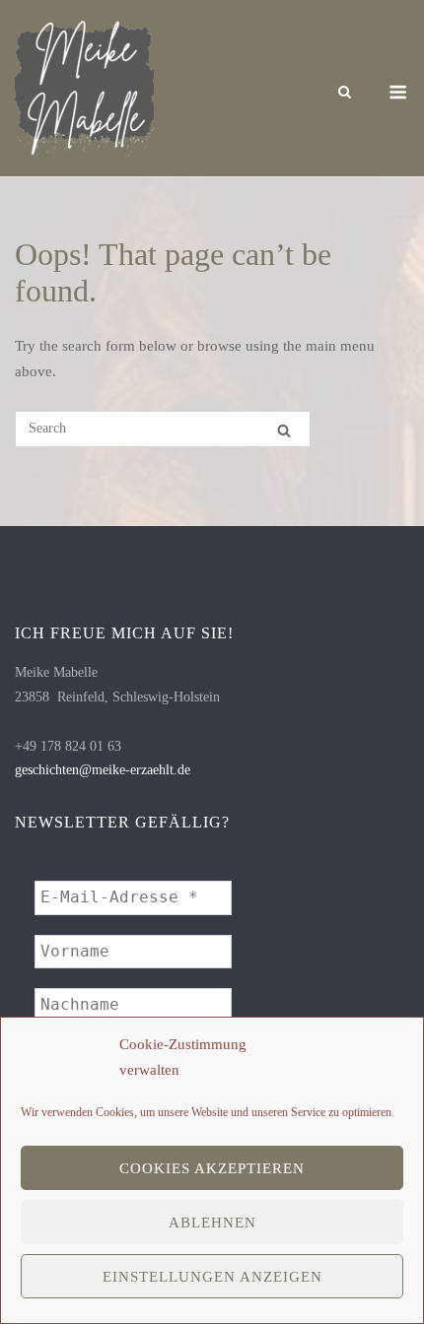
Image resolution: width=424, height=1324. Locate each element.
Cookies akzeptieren (212, 1168)
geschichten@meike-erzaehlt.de (102, 769)
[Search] (284, 430)
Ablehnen (212, 1222)
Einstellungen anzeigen (212, 1277)
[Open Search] (344, 93)
